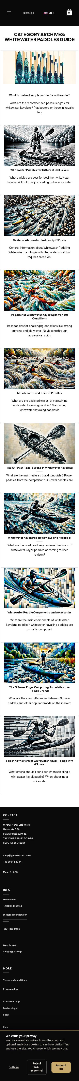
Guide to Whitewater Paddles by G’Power (39, 240)
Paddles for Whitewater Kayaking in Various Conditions (39, 316)
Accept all (61, 1067)
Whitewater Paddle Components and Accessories (39, 612)
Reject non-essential (36, 1067)
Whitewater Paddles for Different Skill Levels (39, 170)
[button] (9, 13)
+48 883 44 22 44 (12, 862)
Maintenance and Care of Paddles (39, 393)
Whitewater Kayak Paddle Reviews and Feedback (39, 537)
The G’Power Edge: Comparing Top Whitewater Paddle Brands (39, 689)
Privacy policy (15, 1052)
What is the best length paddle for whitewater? (39, 95)
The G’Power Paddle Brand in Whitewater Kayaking (39, 468)
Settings (14, 1067)
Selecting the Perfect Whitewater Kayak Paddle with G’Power (39, 762)
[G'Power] (28, 13)
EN (51, 13)
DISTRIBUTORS (11, 929)
